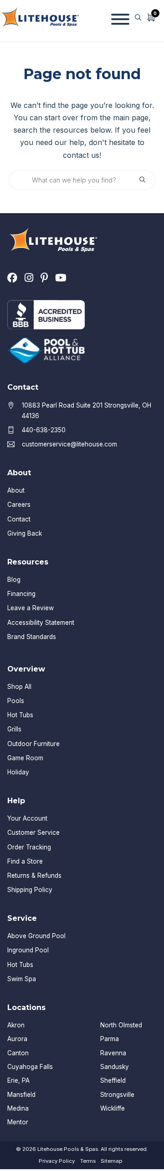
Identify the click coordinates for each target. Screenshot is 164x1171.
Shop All (19, 686)
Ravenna (113, 1053)
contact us (81, 155)
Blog (13, 579)
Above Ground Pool (36, 936)
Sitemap (111, 1161)
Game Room (25, 758)
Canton (18, 1053)
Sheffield (113, 1080)
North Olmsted (121, 1025)
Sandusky (114, 1066)
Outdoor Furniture (33, 743)
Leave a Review (30, 608)
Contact (19, 519)
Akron (16, 1025)
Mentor (17, 1122)
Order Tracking (29, 847)
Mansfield (21, 1094)
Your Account (27, 818)
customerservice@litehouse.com (69, 444)
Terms (88, 1161)
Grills (14, 729)
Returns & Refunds (34, 875)
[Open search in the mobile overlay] (138, 17)
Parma (109, 1038)
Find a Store (25, 861)
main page (131, 117)
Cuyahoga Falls (30, 1066)
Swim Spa (21, 979)
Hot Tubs (20, 715)
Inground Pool (28, 950)
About (16, 490)
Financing (21, 593)
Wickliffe (112, 1108)
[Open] (120, 17)
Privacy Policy (57, 1161)
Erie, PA (18, 1080)
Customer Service (33, 832)
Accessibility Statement (40, 622)
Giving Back (24, 533)
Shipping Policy (29, 889)
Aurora (17, 1038)
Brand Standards (31, 636)
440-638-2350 (44, 430)
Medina (18, 1108)
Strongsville (117, 1094)
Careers (19, 504)
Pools (15, 700)
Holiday (18, 772)
